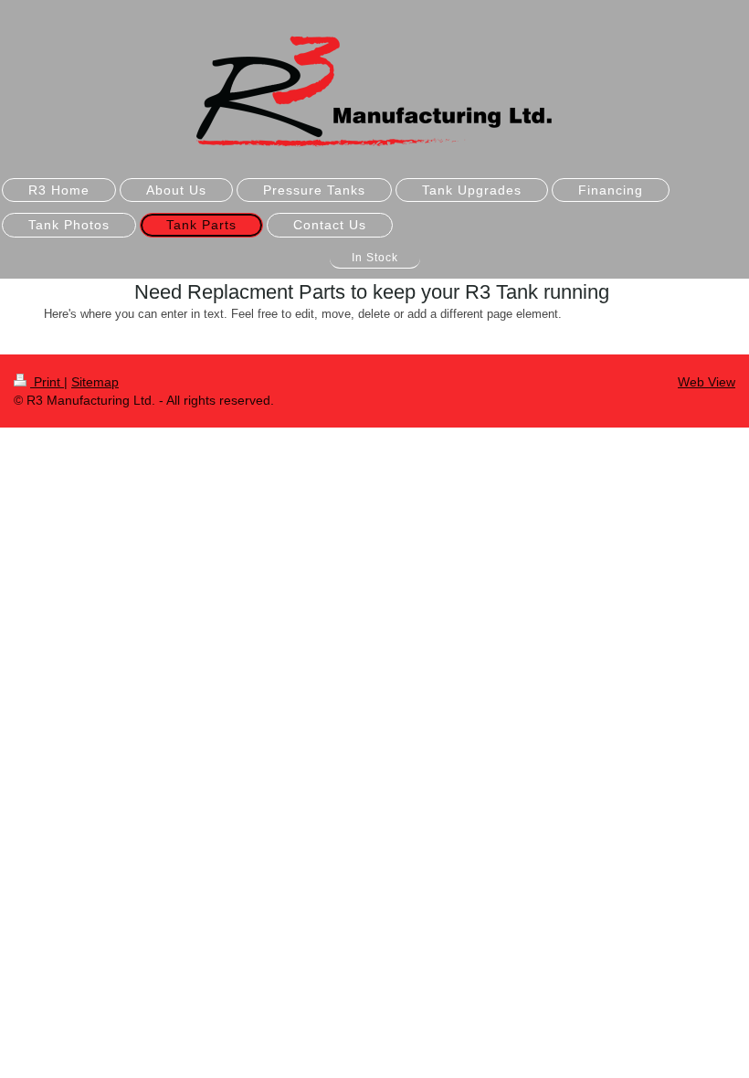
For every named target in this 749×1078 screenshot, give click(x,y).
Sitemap (95, 382)
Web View (706, 382)
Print (47, 382)
